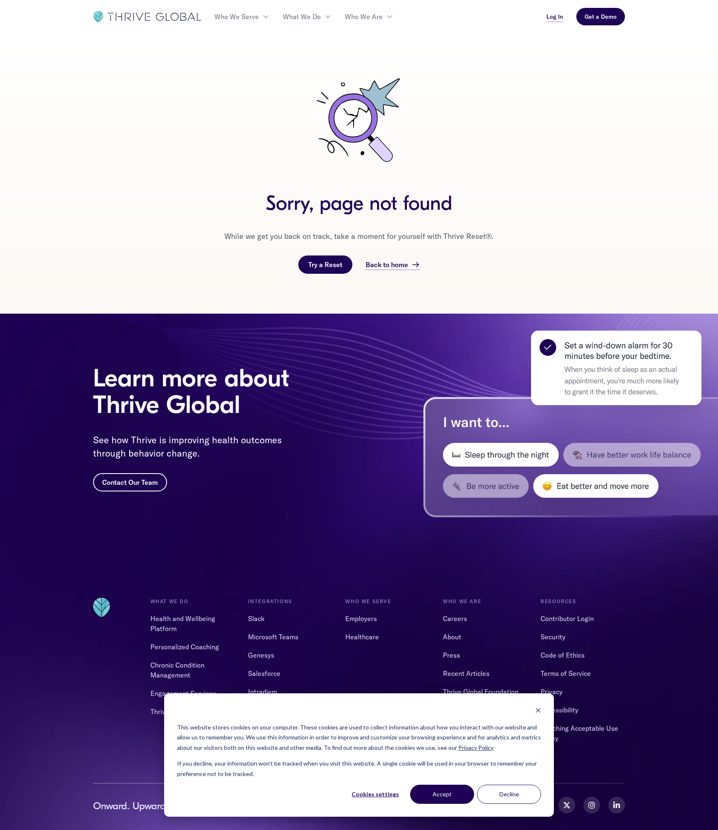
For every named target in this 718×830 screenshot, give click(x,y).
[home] (147, 16)
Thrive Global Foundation (481, 692)
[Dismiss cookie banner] (538, 711)
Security (553, 637)
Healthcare (362, 637)
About (452, 637)
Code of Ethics (563, 655)
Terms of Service (566, 673)
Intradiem (262, 692)
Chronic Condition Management (177, 670)
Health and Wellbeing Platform (182, 623)
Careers (455, 618)
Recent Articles (466, 673)
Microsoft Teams (273, 637)
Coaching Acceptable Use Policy (579, 733)
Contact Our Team (130, 482)
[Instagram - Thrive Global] (591, 805)
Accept (442, 794)
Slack (256, 618)
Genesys (261, 655)
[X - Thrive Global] (566, 805)
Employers (361, 618)
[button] (242, 16)
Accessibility (559, 710)
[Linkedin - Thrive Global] (616, 805)
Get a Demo (601, 16)
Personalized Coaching (184, 647)
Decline (509, 794)
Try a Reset (325, 264)
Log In (554, 16)
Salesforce (264, 673)
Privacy (552, 692)
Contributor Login (567, 618)
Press (451, 655)
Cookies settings (375, 794)
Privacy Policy (476, 747)
